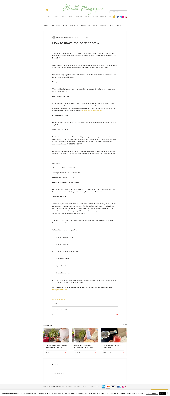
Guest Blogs (103, 25)
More (118, 25)
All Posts (45, 25)
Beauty (65, 25)
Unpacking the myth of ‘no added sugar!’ (112, 346)
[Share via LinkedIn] (62, 309)
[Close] (168, 393)
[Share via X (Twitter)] (57, 309)
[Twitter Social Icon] (121, 17)
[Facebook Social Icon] (118, 17)
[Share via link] (66, 309)
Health (111, 25)
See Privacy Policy (137, 393)
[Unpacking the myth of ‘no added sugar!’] (114, 335)
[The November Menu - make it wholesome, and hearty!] (56, 335)
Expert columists (85, 25)
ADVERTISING (55, 25)
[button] (113, 16)
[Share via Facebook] (53, 309)
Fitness (95, 25)
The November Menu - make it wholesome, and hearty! (56, 346)
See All (125, 325)
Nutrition (55, 303)
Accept (162, 393)
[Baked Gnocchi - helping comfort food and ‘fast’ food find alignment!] (85, 335)
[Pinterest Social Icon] (126, 17)
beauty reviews (74, 25)
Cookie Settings (152, 393)
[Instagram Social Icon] (123, 17)
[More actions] (117, 37)
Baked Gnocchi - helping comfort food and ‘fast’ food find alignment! (83, 346)
